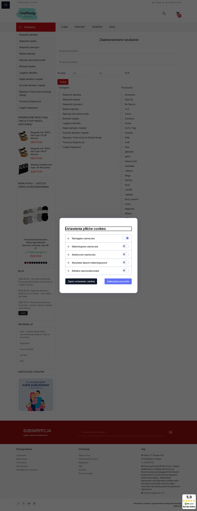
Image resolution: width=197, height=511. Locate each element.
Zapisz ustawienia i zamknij (81, 281)
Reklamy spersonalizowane (85, 271)
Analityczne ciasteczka (83, 254)
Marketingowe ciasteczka (85, 246)
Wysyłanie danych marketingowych (89, 262)
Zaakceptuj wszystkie (118, 281)
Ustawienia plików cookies (85, 229)
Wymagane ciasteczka (83, 238)
